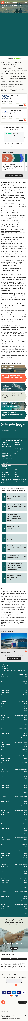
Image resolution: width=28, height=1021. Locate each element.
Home (2, 62)
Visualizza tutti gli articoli (14, 658)
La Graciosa (16, 62)
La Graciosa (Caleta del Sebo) (8, 64)
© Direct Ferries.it (4, 1011)
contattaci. (8, 1016)
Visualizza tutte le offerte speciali (14, 175)
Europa (8, 62)
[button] (14, 497)
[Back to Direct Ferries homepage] (9, 2)
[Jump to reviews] (14, 58)
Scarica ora (14, 948)
